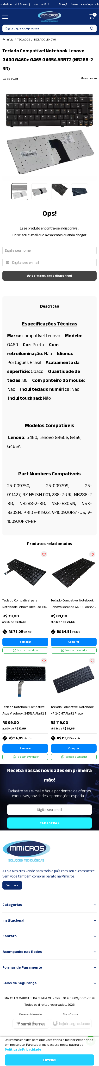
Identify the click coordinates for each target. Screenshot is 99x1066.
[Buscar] (92, 28)
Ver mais (12, 885)
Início (9, 39)
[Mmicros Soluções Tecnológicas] (49, 17)
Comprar (25, 641)
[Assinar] (49, 823)
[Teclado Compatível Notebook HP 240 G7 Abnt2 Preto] (74, 708)
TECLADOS (23, 39)
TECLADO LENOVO (45, 39)
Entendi (49, 1060)
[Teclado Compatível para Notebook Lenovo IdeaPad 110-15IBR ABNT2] (25, 602)
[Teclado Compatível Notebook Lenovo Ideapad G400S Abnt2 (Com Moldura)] (74, 602)
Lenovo (93, 78)
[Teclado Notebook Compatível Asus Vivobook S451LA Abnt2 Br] (25, 708)
